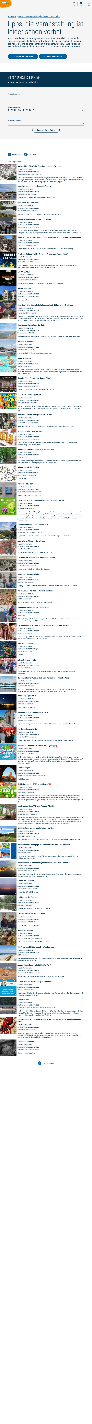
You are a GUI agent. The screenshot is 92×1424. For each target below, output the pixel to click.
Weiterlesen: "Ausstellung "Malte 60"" (42, 649)
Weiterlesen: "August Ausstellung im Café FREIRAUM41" (42, 971)
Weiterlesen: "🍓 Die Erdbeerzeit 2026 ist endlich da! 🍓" (42, 793)
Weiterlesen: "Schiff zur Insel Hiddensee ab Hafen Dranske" (42, 954)
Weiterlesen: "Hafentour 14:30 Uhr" (42, 347)
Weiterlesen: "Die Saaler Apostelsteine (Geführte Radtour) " (42, 597)
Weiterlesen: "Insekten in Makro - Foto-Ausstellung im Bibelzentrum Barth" (42, 510)
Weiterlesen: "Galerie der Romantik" (42, 886)
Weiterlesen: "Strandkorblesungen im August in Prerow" (42, 192)
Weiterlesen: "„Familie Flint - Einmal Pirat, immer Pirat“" (42, 384)
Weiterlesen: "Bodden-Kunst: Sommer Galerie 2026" (42, 718)
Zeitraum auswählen (14, 107)
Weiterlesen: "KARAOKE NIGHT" (42, 278)
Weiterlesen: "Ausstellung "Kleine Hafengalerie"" (42, 920)
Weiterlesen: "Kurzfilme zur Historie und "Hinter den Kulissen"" (42, 563)
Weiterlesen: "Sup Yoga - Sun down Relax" (42, 580)
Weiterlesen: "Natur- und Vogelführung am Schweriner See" (42, 456)
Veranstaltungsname (14, 94)
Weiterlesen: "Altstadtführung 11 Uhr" (42, 667)
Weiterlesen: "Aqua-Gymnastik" (42, 366)
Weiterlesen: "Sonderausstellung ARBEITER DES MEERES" (42, 226)
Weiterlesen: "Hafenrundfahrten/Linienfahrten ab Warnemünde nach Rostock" (42, 684)
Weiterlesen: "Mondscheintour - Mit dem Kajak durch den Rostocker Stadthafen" (42, 869)
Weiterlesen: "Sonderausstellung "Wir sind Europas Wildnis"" (42, 815)
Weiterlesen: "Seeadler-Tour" (42, 1007)
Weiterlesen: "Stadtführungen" (42, 773)
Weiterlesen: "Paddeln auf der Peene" (42, 903)
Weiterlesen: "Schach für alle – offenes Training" (42, 438)
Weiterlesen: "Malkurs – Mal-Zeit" (42, 490)
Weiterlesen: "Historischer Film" (42, 294)
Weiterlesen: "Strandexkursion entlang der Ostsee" (42, 331)
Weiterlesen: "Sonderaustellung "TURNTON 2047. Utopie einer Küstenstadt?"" (42, 260)
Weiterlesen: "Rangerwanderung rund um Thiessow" (42, 530)
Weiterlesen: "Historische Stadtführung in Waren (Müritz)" (42, 421)
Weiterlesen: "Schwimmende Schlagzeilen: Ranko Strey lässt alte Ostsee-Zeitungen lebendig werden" (42, 1028)
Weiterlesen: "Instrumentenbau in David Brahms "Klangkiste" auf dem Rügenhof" (42, 632)
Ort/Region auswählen (14, 120)
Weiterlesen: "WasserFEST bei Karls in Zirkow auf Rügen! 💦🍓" (42, 754)
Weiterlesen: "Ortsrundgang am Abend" (42, 702)
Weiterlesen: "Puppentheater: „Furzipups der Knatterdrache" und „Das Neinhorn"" (42, 851)
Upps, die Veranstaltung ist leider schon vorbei (39, 16)
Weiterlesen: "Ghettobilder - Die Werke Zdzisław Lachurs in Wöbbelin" (42, 174)
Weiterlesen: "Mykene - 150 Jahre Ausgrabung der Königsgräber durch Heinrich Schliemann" (42, 243)
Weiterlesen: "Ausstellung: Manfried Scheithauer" (42, 547)
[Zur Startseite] (6, 4)
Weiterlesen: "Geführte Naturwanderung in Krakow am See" (42, 834)
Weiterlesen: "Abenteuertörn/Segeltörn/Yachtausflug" (42, 614)
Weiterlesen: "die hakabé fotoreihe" (42, 1047)
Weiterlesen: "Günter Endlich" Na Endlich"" (42, 473)
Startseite (12, 16)
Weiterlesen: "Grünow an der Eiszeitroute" (42, 209)
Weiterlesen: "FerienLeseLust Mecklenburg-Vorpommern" (42, 988)
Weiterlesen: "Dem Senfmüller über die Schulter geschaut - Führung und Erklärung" (42, 313)
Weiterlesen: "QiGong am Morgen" (42, 936)
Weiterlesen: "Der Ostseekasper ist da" (42, 735)
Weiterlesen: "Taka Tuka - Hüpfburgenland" (42, 402)
